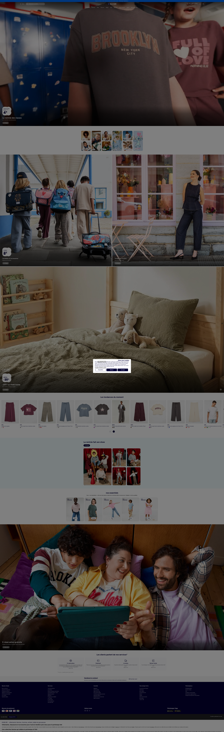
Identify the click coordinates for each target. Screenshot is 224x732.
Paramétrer (100, 369)
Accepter (123, 369)
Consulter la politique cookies (100, 367)
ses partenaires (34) (102, 361)
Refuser (111, 369)
